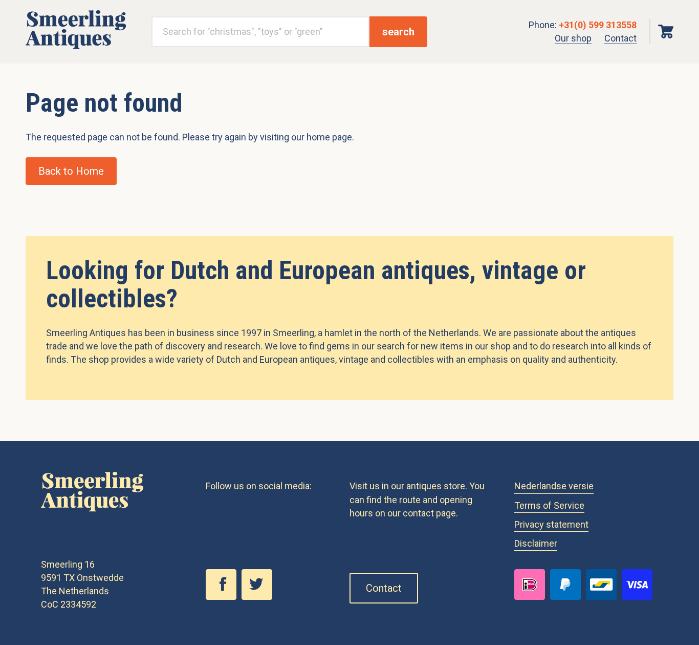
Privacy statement (551, 524)
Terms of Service (549, 505)
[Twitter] (259, 596)
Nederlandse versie (554, 486)
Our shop (573, 38)
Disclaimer (535, 543)
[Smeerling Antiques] (76, 45)
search (398, 32)
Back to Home (71, 171)
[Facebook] (224, 596)
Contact (620, 38)
